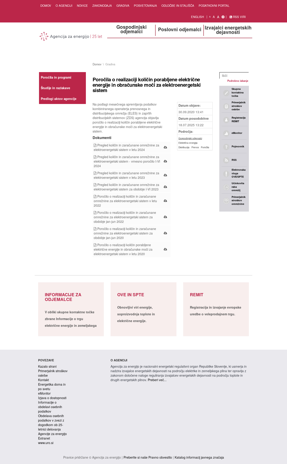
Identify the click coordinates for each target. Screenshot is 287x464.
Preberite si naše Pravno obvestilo (148, 457)
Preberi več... (157, 380)
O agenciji (64, 5)
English (197, 17)
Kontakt (43, 380)
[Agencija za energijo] (71, 37)
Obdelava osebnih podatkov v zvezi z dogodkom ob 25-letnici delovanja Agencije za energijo (52, 424)
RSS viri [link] (239, 17)
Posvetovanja (145, 5)
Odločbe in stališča (177, 5)
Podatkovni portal (214, 5)
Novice (82, 5)
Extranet (44, 438)
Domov (45, 5)
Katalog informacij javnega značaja (199, 457)
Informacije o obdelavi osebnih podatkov (50, 406)
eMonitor (44, 393)
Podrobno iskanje (237, 80)
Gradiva (122, 5)
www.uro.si (45, 442)
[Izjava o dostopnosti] (223, 16)
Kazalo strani (47, 366)
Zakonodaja (102, 5)
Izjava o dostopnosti (52, 398)
